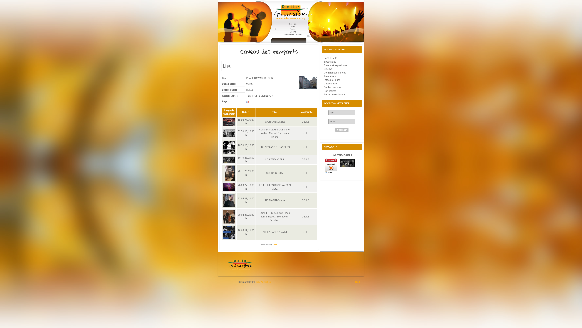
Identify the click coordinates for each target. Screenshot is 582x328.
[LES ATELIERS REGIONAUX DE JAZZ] (229, 187)
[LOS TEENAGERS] (229, 160)
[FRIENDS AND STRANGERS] (229, 147)
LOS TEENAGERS (342, 155)
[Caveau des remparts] (308, 82)
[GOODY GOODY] (230, 173)
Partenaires (330, 90)
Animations (330, 76)
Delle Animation (263, 282)
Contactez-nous (332, 87)
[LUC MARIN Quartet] (229, 200)
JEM (275, 244)
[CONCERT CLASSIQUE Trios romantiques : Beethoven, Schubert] (229, 217)
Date (244, 112)
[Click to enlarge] (347, 162)
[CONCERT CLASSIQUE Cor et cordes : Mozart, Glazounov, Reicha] (229, 133)
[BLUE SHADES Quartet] (229, 232)
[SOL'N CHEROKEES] (229, 122)
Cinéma (328, 69)
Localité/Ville (305, 112)
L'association (331, 83)
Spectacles (330, 61)
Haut (357, 282)
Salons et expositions (335, 65)
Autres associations (334, 94)
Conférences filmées (335, 72)
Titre (274, 112)
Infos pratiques (332, 80)
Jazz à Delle (330, 58)
